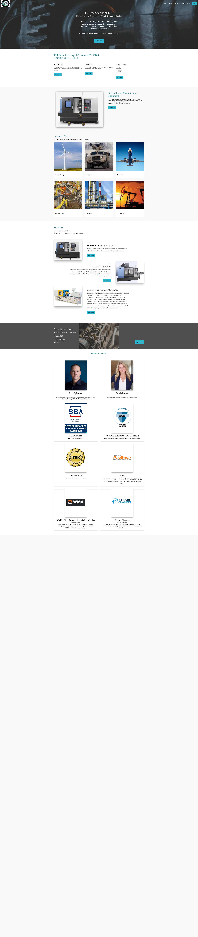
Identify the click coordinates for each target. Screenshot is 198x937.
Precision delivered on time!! (61, 231)
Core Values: (121, 64)
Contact (176, 3)
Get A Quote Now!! (63, 329)
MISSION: (58, 64)
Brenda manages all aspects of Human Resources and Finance (122, 397)
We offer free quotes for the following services (65, 332)
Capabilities (182, 3)
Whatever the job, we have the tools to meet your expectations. (69, 233)
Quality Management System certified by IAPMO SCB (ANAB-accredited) (122, 438)
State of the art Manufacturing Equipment (123, 94)
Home (165, 3)
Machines (58, 227)
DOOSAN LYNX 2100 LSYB (100, 245)
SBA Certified (76, 436)
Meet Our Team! (99, 353)
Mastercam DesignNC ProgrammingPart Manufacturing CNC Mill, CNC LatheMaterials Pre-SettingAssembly (60, 339)
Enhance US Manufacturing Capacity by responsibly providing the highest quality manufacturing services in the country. (68, 69)
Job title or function (76, 522)
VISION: (89, 64)
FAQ (188, 3)
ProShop (122, 475)
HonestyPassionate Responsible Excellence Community (119, 70)
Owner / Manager (75, 395)
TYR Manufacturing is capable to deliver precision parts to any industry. (71, 139)
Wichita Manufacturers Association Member (76, 520)
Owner (122, 395)
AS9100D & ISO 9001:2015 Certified (122, 436)
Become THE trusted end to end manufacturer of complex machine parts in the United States (99, 68)
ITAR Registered (76, 475)
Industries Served (62, 136)
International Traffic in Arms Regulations (76, 478)
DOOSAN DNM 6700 (101, 266)
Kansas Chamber (122, 520)
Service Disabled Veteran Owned (76, 438)
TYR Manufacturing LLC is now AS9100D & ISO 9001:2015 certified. (76, 56)
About (170, 3)
